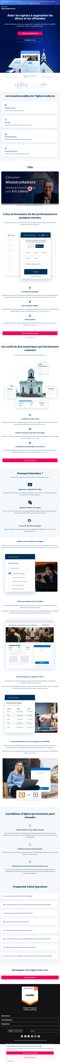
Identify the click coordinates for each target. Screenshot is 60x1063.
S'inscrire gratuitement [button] (30, 33)
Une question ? (49, 529)
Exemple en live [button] (30, 40)
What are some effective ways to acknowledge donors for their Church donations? (27, 939)
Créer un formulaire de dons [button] (30, 333)
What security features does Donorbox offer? (16, 922)
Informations (5, 1016)
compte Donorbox (44, 311)
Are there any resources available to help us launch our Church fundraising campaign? (27, 956)
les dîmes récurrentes (39, 493)
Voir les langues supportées (51, 547)
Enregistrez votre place (34, 3)
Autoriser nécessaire (30, 1057)
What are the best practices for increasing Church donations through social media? (27, 904)
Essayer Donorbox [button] (30, 460)
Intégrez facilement (8, 511)
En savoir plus (52, 297)
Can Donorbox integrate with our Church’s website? (18, 913)
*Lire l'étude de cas (30, 337)
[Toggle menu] (56, 8)
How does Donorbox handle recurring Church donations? (19, 947)
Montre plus (14, 1050)
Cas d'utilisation (6, 1020)
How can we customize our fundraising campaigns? (18, 930)
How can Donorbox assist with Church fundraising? (17, 896)
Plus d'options (10, 1061)
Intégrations (5, 1024)
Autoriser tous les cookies (30, 1053)
